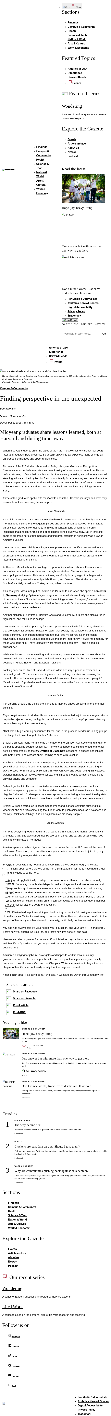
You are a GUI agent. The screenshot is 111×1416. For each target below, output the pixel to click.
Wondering (72, 106)
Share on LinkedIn (24, 998)
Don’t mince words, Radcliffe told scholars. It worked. (57, 1086)
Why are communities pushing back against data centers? (51, 1171)
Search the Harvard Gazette (84, 324)
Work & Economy (24, 1166)
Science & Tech (22, 1120)
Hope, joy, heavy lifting (77, 208)
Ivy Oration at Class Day (50, 750)
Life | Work (12, 1306)
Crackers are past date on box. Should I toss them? (47, 1146)
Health (18, 1142)
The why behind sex (27, 1125)
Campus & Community (14, 388)
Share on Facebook (25, 991)
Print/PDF (19, 1012)
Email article (20, 1005)
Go (104, 333)
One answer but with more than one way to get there (55, 1058)
